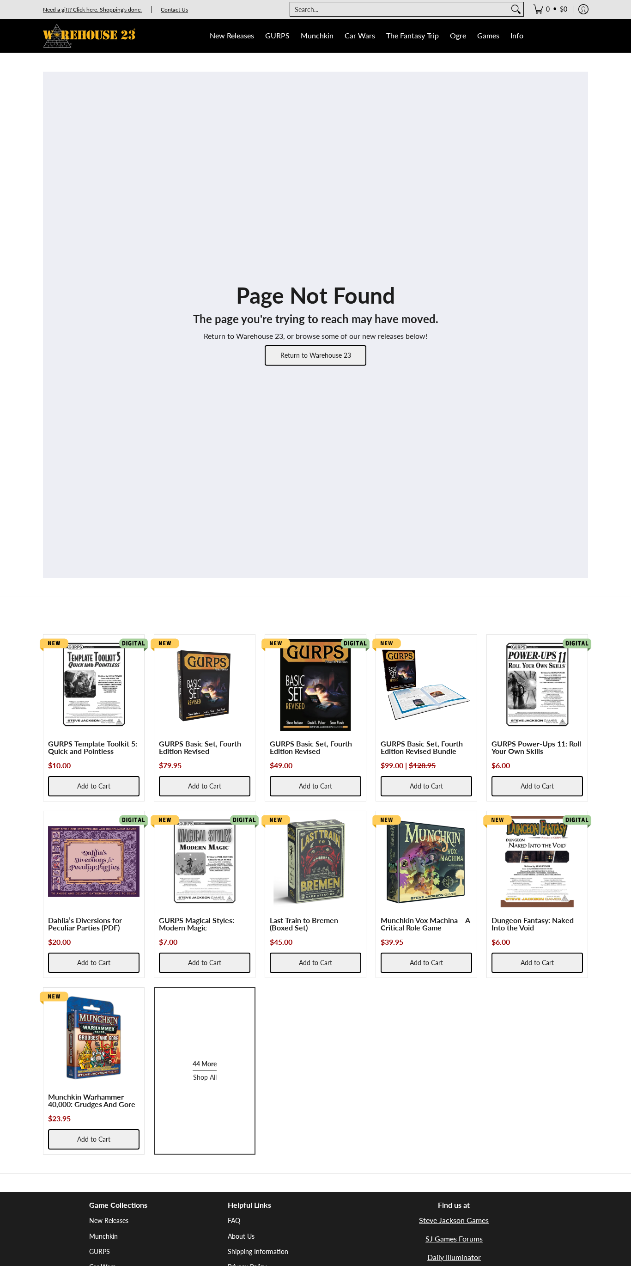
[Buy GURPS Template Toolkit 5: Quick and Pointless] (94, 685)
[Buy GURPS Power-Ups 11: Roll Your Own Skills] (537, 685)
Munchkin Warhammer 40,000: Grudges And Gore (91, 1100)
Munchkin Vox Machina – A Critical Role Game (425, 924)
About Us (241, 1236)
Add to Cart (93, 786)
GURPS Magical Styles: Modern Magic (196, 924)
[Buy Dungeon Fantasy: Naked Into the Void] (537, 861)
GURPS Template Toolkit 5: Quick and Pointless (92, 747)
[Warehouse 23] (89, 36)
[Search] (516, 9)
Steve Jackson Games (454, 1220)
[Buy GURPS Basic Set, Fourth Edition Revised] (204, 685)
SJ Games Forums (454, 1238)
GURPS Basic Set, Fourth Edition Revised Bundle (422, 747)
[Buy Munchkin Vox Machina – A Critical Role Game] (426, 861)
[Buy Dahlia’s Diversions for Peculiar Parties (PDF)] (94, 861)
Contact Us (174, 9)
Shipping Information (258, 1251)
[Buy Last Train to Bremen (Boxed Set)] (315, 861)
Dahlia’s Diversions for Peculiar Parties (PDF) (85, 924)
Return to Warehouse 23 (315, 355)
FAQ (234, 1220)
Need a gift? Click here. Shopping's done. (92, 9)
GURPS (99, 1251)
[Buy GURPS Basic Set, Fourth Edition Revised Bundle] (426, 685)
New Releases (108, 1220)
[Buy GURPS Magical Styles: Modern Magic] (204, 861)
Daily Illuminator (454, 1257)
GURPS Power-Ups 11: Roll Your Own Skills (536, 747)
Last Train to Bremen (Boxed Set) (304, 924)
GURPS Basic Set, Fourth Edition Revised (200, 747)
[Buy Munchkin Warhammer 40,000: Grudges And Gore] (94, 1038)
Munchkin (103, 1236)
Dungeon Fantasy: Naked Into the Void (532, 924)
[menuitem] (550, 9)
